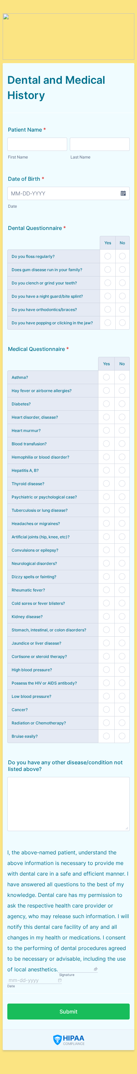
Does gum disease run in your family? (47, 269)
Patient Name (27, 129)
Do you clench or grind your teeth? (44, 282)
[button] (123, 193)
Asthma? (20, 377)
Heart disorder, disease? (35, 417)
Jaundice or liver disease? (36, 643)
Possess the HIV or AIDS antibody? (44, 683)
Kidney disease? (27, 616)
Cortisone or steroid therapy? (39, 656)
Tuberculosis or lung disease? (40, 510)
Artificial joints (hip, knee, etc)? (40, 536)
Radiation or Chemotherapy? (39, 722)
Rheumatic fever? (28, 590)
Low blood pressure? (31, 696)
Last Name (80, 157)
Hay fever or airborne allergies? (41, 390)
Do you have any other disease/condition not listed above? (65, 765)
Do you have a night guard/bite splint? (47, 296)
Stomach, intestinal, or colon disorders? (49, 629)
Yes (107, 242)
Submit (68, 1011)
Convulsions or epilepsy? (35, 550)
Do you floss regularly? (33, 256)
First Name (18, 157)
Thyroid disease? (28, 483)
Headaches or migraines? (36, 523)
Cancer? (20, 709)
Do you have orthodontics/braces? (44, 309)
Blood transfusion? (29, 443)
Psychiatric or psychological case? (44, 496)
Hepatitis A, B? (25, 470)
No (122, 242)
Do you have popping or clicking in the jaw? (52, 322)
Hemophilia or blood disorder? (40, 457)
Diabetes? (21, 403)
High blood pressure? (32, 669)
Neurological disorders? (34, 563)
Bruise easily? (25, 736)
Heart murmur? (26, 430)
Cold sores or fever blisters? (38, 603)
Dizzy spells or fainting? (34, 576)
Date (12, 206)
